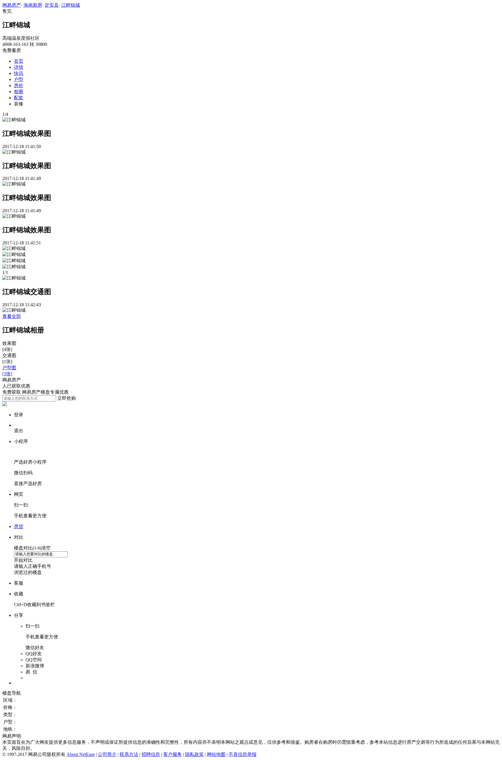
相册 (18, 91)
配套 (18, 97)
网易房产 (11, 5)
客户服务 (172, 754)
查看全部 (11, 316)
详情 (18, 67)
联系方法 (129, 754)
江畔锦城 (70, 5)
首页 (18, 61)
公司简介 (107, 754)
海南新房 (33, 5)
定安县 (52, 5)
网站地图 (216, 754)
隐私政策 (194, 754)
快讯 (18, 73)
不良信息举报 (243, 754)
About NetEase (81, 754)
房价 (18, 85)
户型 (18, 79)
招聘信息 (150, 754)
